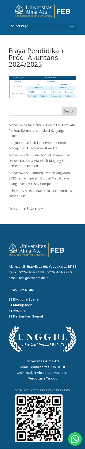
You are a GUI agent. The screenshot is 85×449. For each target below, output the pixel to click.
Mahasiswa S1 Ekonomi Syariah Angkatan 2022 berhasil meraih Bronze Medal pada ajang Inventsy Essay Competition (39, 178)
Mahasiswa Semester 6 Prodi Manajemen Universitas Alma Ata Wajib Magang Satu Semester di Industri (39, 160)
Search (69, 111)
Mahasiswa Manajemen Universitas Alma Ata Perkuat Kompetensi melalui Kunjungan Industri (42, 130)
